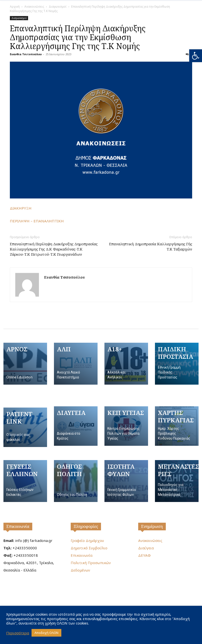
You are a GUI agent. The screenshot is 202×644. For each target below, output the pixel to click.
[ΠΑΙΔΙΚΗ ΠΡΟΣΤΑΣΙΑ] (177, 364)
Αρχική (15, 6)
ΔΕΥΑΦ (144, 555)
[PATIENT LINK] (25, 427)
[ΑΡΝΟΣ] (25, 364)
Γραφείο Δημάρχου (87, 540)
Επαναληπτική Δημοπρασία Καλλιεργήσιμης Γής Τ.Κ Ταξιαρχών (150, 246)
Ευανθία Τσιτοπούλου (26, 54)
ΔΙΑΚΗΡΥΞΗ (21, 208)
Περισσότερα (17, 633)
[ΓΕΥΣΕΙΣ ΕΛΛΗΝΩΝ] (25, 481)
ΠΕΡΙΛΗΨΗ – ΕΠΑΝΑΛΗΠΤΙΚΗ (37, 220)
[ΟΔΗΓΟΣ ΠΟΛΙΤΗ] (76, 481)
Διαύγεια (146, 547)
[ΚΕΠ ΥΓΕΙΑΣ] (126, 426)
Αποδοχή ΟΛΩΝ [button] (46, 632)
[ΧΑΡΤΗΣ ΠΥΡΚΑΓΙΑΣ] (177, 426)
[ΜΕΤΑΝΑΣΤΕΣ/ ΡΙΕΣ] (177, 481)
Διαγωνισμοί (58, 6)
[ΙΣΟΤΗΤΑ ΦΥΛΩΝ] (126, 481)
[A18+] (126, 364)
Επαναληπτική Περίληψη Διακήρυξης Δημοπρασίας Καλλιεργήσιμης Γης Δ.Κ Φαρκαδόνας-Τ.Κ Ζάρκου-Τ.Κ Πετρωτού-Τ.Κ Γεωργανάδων (54, 249)
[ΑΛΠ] (76, 364)
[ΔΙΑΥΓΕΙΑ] (76, 426)
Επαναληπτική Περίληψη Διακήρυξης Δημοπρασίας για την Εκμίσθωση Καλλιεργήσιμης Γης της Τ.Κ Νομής (78, 37)
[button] (195, 55)
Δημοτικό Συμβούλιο (89, 547)
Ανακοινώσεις (34, 6)
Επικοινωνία (17, 526)
